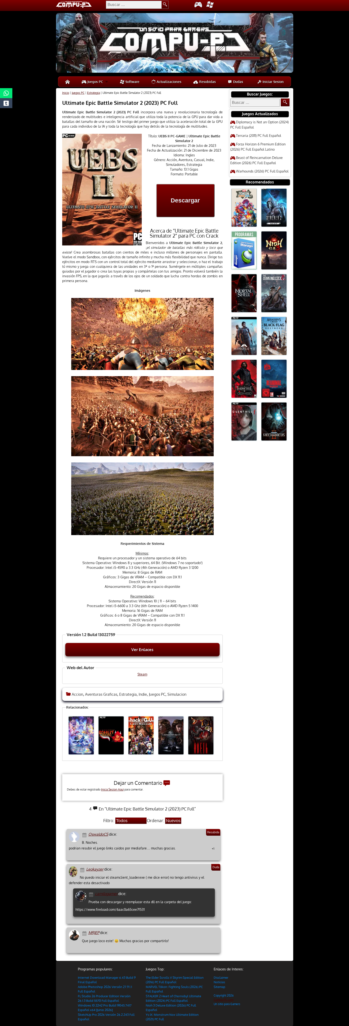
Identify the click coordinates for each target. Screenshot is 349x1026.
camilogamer (106, 893)
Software (131, 82)
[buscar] (165, 5)
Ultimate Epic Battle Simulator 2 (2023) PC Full (120, 102)
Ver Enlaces (142, 649)
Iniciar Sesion (273, 82)
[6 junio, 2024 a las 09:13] (85, 933)
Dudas (237, 82)
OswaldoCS (98, 834)
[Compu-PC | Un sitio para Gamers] (174, 43)
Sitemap (219, 987)
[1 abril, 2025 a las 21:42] (85, 834)
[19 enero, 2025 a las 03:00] (92, 894)
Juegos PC (94, 82)
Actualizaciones (168, 82)
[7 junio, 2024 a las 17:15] (83, 869)
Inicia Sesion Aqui (112, 789)
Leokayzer (95, 869)
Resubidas (207, 82)
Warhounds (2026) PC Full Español (262, 171)
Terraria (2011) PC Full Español (258, 136)
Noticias (219, 982)
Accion (77, 694)
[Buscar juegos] (285, 102)
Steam (142, 674)
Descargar (185, 200)
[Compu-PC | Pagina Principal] (67, 81)
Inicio (65, 93)
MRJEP (93, 932)
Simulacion (176, 694)
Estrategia (93, 93)
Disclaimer (221, 977)
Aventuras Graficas (101, 694)
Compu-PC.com (223, 1000)
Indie (143, 694)
